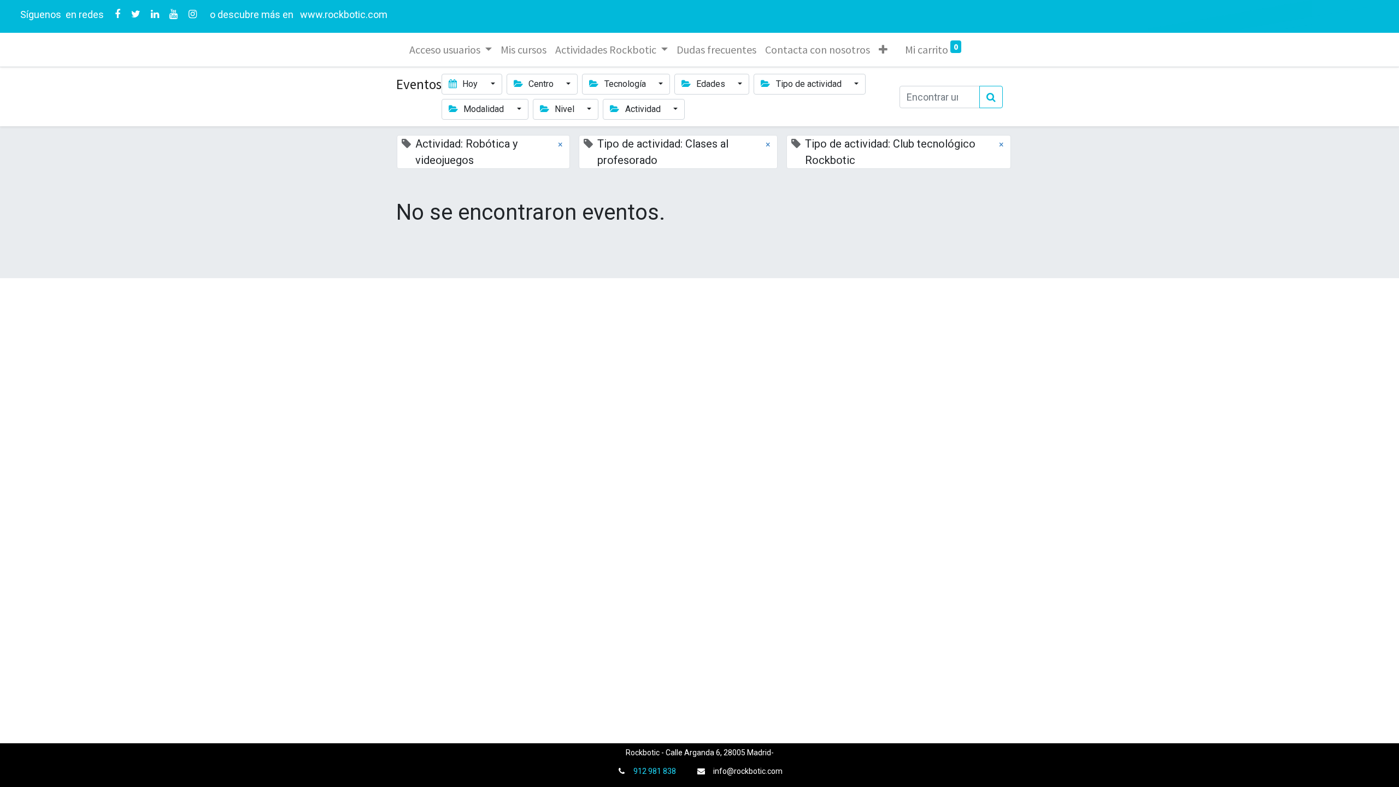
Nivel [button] (564, 109)
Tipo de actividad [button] (809, 84)
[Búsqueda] (991, 97)
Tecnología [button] (625, 84)
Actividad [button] (643, 109)
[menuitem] (523, 49)
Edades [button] (710, 84)
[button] (883, 49)
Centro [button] (541, 84)
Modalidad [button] (483, 109)
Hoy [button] (470, 84)
